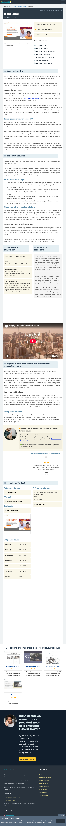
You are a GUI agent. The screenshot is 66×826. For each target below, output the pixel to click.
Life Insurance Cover (45, 778)
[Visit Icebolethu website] (17, 524)
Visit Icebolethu (12, 511)
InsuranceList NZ (10, 815)
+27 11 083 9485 (10, 800)
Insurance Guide (43, 795)
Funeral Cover (43, 789)
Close (62, 815)
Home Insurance (43, 783)
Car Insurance (43, 775)
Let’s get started (28, 759)
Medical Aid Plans (44, 780)
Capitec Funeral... (53, 666)
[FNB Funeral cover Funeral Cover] (13, 657)
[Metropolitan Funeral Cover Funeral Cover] (33, 657)
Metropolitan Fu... (33, 666)
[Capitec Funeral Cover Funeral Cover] (53, 657)
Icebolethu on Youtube (43, 54)
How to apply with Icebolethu (45, 57)
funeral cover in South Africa (32, 98)
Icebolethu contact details (44, 63)
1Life (12, 694)
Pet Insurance (43, 792)
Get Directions (40, 504)
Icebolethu (9, 44)
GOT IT (60, 821)
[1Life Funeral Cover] (13, 686)
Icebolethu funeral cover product (46, 51)
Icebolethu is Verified (42, 60)
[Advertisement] (48, 311)
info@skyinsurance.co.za (13, 798)
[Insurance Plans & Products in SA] (6, 2)
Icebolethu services (42, 48)
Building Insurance (44, 786)
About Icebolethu (41, 45)
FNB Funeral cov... (12, 666)
